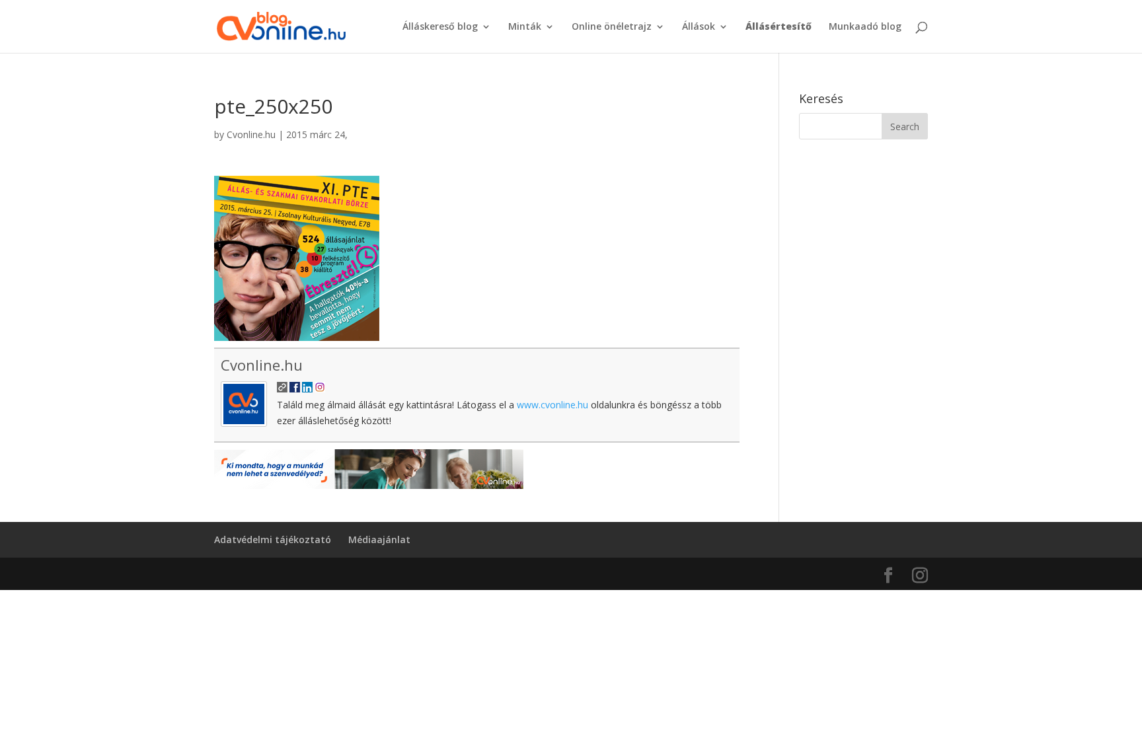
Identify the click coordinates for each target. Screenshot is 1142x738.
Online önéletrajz (612, 27)
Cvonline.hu (251, 134)
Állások (698, 27)
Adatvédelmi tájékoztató (272, 539)
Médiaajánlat (379, 539)
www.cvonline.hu (552, 404)
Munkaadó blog (865, 27)
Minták (524, 27)
